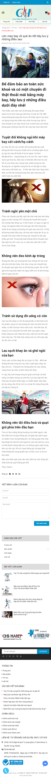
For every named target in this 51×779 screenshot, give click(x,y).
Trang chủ (6, 671)
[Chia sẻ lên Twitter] (13, 474)
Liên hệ (5, 681)
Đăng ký (6, 2)
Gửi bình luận (41, 523)
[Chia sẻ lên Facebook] (10, 474)
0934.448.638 (9, 749)
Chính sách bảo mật (10, 718)
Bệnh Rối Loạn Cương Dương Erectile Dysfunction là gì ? (25, 709)
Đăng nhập (16, 2)
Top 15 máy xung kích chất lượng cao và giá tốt (31, 573)
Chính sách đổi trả (9, 729)
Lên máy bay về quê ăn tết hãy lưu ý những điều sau (25, 37)
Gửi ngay (43, 651)
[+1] (20, 474)
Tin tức (5, 678)
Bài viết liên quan (13, 567)
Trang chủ (6, 21)
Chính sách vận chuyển (11, 722)
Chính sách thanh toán (11, 733)
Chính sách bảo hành (10, 726)
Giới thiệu (32, 21)
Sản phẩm (6, 674)
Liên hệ (44, 21)
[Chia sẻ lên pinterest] (16, 474)
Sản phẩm (19, 21)
